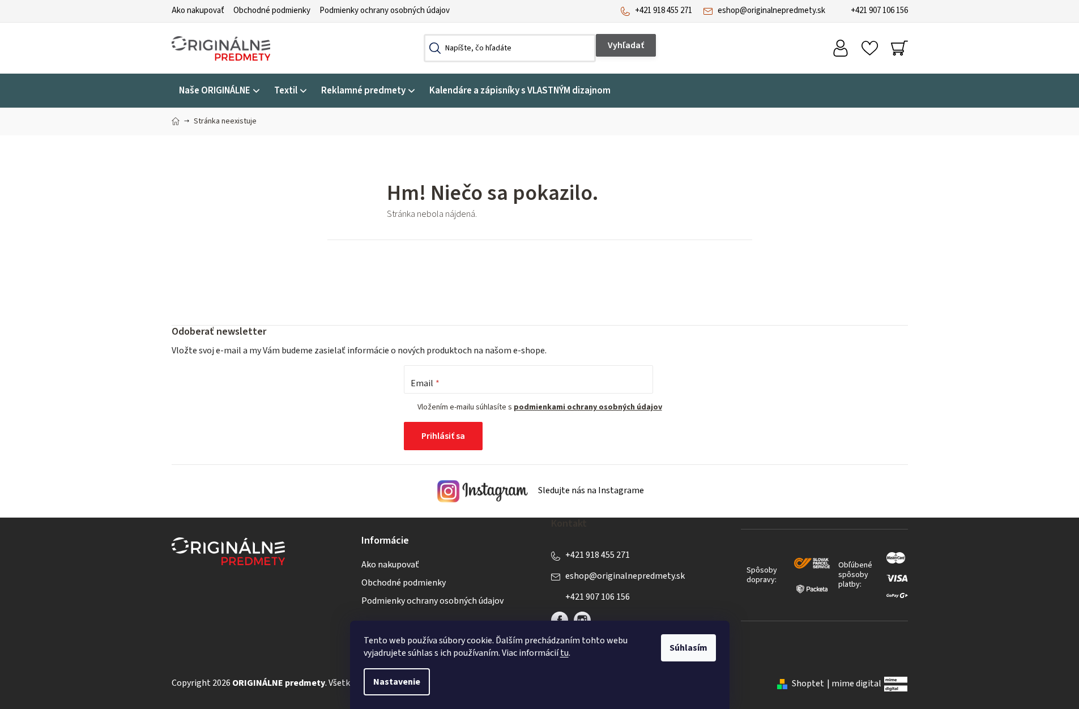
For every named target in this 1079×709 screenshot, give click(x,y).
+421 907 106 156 (879, 10)
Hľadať (626, 45)
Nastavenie (396, 682)
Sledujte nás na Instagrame (590, 491)
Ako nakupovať (198, 10)
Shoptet (808, 683)
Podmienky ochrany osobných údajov (384, 10)
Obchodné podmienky (271, 10)
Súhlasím (688, 648)
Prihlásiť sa (443, 436)
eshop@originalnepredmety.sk (771, 10)
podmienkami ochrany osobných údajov (588, 407)
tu (564, 653)
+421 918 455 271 (663, 10)
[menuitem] (219, 91)
